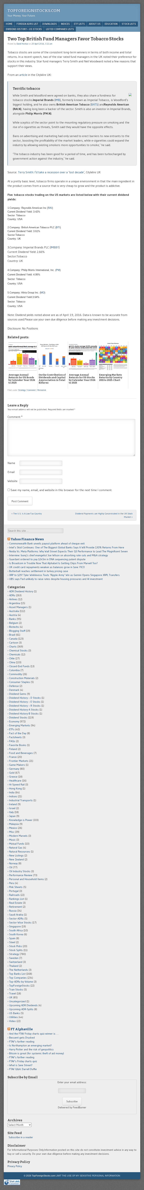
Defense (14, 686)
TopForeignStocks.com (34, 10)
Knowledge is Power (20, 820)
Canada (13, 638)
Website (12, 481)
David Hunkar (22, 43)
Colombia (14, 670)
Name (11, 463)
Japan (12, 816)
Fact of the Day (17, 733)
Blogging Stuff (17, 630)
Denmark (14, 690)
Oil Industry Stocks (19, 871)
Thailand (13, 966)
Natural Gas (15, 847)
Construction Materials (22, 678)
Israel (12, 808)
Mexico (13, 828)
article (23, 75)
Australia (14, 611)
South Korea (16, 934)
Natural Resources (19, 851)
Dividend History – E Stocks (24, 701)
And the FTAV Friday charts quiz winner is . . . (34, 1033)
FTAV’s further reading (21, 1041)
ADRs (12, 595)
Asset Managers (18, 607)
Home (9, 23)
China (12, 662)
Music (12, 839)
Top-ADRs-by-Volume (21, 981)
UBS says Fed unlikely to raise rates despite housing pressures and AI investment (56, 579)
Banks (12, 619)
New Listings (16, 855)
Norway (13, 863)
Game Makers (17, 764)
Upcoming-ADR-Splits (21, 1009)
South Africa (16, 930)
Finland (13, 749)
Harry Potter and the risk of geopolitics (31, 1049)
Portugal (14, 891)
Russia (12, 910)
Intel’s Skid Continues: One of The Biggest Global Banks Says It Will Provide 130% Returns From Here (66, 547)
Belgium (13, 623)
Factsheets (15, 737)
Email (11, 472)
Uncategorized (17, 1001)
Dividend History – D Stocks (25, 697)
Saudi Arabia (16, 914)
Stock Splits (16, 950)
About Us (94, 23)
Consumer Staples (19, 682)
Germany (14, 768)
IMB (57, 100)
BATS (94, 104)
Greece (13, 776)
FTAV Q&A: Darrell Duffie (23, 1069)
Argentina (14, 603)
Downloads (49, 23)
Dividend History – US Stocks (24, 29)
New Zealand (16, 859)
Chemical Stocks (18, 650)
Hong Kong (15, 788)
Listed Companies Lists (60, 29)
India (11, 792)
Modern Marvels (18, 835)
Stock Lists (129, 23)
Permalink (41, 390)
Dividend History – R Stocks (24, 705)
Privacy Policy (15, 1166)
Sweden (13, 958)
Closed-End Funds (19, 666)
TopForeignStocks (19, 985)
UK (10, 997)
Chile (12, 658)
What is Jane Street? (20, 1065)
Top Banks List (17, 973)
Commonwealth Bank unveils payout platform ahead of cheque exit (47, 543)
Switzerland (15, 962)
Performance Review (20, 875)
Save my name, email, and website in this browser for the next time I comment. (61, 490)
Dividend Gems (17, 694)
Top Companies (18, 977)
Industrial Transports (21, 800)
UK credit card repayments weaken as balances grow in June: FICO (47, 567)
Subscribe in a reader (21, 1137)
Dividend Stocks (18, 717)
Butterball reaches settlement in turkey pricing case (38, 571)
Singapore (15, 926)
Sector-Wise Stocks (20, 922)
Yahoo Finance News (27, 539)
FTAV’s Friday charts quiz (23, 1061)
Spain (12, 938)
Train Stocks (16, 989)
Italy (11, 812)
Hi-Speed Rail (17, 784)
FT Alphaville (22, 1029)
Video (12, 1021)
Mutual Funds (16, 843)
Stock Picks (15, 946)
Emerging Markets (19, 725)
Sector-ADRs (16, 918)
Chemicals (14, 654)
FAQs (12, 741)
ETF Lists (79, 23)
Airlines (13, 599)
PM (58, 270)
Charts (12, 646)
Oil (10, 867)
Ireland (13, 804)
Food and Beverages (21, 753)
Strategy (22, 390)
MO (42, 292)
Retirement (15, 906)
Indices (65, 23)
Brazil (12, 634)
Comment (31, 390)
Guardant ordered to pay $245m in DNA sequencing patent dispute (47, 559)
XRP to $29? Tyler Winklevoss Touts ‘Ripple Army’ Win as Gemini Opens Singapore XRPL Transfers (64, 575)
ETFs (11, 729)
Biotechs (14, 627)
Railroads (14, 895)
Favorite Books (17, 745)
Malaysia (14, 824)
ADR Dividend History (21, 591)
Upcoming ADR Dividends (23, 1005)
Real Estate (15, 902)
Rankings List (16, 899)
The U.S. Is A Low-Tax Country (26, 513)
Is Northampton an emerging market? (30, 1045)
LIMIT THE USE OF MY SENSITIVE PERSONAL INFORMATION (88, 1175)
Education (111, 23)
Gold (11, 772)
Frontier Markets (18, 761)
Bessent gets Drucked (22, 1037)
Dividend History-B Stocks (24, 713)
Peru (11, 883)
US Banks (14, 1013)
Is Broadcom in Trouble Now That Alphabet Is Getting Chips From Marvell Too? (53, 563)
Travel (12, 993)
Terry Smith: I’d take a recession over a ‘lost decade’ (51, 172)
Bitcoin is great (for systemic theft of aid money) (36, 1053)
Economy (14, 721)
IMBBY (54, 247)
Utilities (13, 1017)
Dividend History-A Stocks (24, 709)
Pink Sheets (15, 887)
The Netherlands (18, 969)
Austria (13, 615)
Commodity (15, 674)
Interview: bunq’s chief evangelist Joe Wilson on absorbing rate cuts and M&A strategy (58, 555)
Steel (12, 942)
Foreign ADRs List (27, 23)
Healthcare (15, 780)
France (13, 757)
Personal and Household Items (26, 879)
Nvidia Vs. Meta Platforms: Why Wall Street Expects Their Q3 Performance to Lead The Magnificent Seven (68, 551)
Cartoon (13, 642)
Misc (11, 832)
